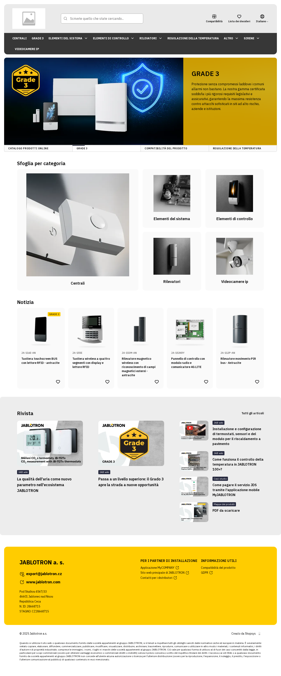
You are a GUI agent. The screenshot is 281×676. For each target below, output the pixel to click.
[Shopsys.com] (259, 634)
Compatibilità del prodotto (218, 568)
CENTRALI (19, 38)
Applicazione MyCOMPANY (157, 568)
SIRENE (249, 38)
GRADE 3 (38, 38)
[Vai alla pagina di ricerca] (65, 18)
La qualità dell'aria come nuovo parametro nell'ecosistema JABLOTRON (44, 485)
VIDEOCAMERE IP (27, 49)
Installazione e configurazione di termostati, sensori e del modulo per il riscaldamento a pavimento (236, 436)
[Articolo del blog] (194, 433)
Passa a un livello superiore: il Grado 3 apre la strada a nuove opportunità (131, 482)
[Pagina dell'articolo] (50, 443)
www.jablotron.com (43, 582)
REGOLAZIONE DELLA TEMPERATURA (193, 38)
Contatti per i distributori (156, 578)
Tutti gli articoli (253, 413)
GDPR (204, 572)
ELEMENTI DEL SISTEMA (65, 38)
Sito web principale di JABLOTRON (162, 572)
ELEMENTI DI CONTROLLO (111, 38)
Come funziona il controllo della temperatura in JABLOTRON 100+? (238, 464)
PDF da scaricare (226, 510)
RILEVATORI (148, 38)
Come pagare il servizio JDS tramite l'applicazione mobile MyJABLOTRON (236, 490)
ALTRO (228, 38)
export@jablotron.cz (44, 573)
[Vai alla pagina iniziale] (28, 18)
